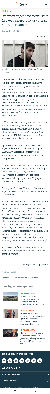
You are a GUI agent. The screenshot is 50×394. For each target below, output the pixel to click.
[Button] (42, 36)
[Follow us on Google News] (33, 360)
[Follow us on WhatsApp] (27, 360)
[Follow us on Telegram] (21, 360)
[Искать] (34, 391)
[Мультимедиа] (15, 391)
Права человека (27, 311)
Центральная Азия (28, 294)
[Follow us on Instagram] (9, 360)
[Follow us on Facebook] (15, 360)
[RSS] (39, 360)
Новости (6, 11)
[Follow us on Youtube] (4, 360)
